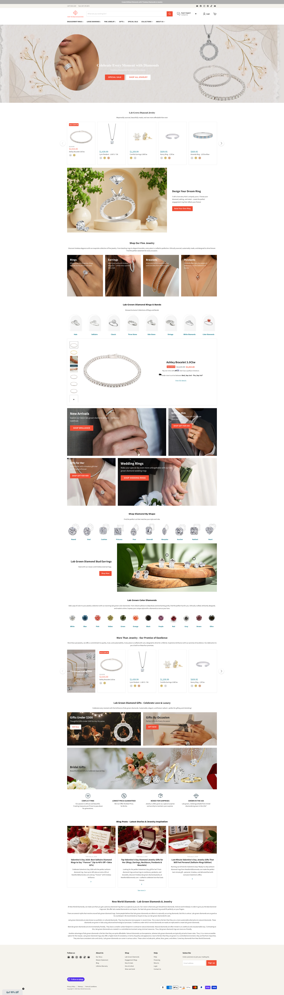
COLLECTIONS (146, 22)
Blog (97, 963)
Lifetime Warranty (102, 966)
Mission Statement (102, 960)
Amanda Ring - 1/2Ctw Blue (200, 154)
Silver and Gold (130, 969)
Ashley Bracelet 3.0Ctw (77, 152)
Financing (157, 960)
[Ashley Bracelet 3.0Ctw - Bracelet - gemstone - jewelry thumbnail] (74, 344)
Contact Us (157, 969)
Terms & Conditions (91, 986)
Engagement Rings (131, 960)
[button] (12, 992)
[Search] (170, 13)
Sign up (211, 963)
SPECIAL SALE (133, 22)
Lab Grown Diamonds (132, 957)
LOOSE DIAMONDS (93, 22)
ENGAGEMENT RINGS (75, 22)
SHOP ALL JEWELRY (138, 77)
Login (155, 966)
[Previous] (62, 143)
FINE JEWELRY (109, 22)
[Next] (221, 143)
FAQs (155, 957)
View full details (180, 381)
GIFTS (121, 22)
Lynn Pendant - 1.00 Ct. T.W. (108, 154)
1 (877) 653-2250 (71, 6)
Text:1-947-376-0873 (83, 6)
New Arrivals (129, 963)
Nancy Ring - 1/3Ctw (167, 154)
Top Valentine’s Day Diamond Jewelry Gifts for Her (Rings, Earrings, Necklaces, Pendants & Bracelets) (142, 862)
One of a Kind (129, 966)
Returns (156, 963)
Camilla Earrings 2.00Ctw (138, 154)
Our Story (99, 957)
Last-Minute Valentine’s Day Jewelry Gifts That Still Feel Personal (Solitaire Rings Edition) (193, 861)
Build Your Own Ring (182, 208)
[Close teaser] (23, 989)
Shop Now (105, 573)
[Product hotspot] (167, 555)
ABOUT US (160, 22)
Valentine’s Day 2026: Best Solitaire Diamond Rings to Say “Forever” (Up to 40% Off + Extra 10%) (91, 862)
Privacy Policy (71, 986)
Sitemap (80, 986)
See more (141, 890)
